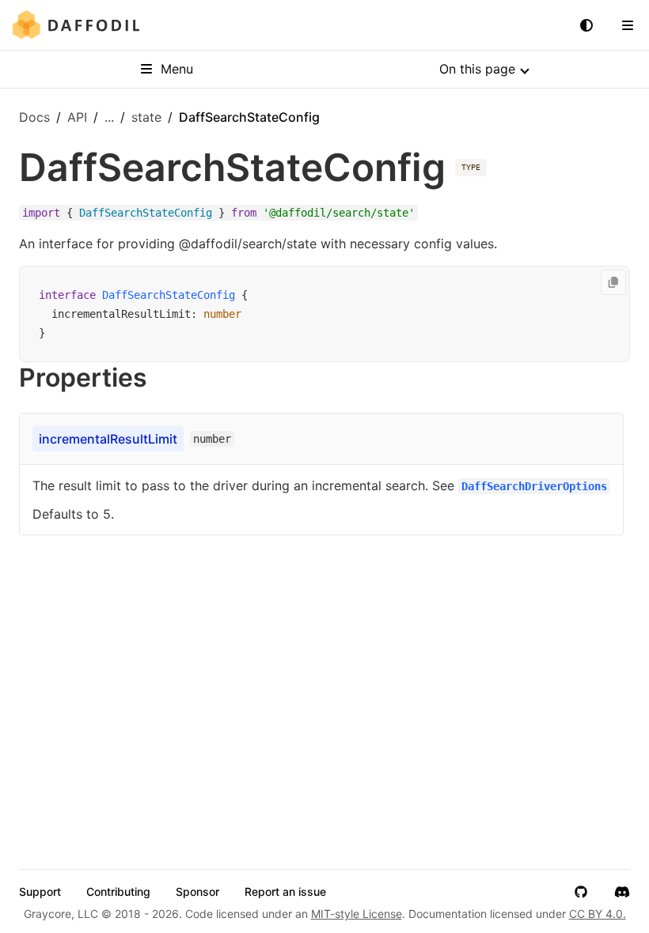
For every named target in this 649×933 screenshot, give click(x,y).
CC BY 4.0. (597, 913)
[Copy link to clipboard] (163, 377)
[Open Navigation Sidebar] (628, 25)
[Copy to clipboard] (613, 282)
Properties (83, 377)
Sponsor (197, 892)
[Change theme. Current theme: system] (586, 25)
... (109, 117)
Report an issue (285, 892)
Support (40, 892)
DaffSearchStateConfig (168, 295)
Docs (34, 117)
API (77, 117)
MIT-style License (356, 913)
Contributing (118, 892)
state (146, 117)
